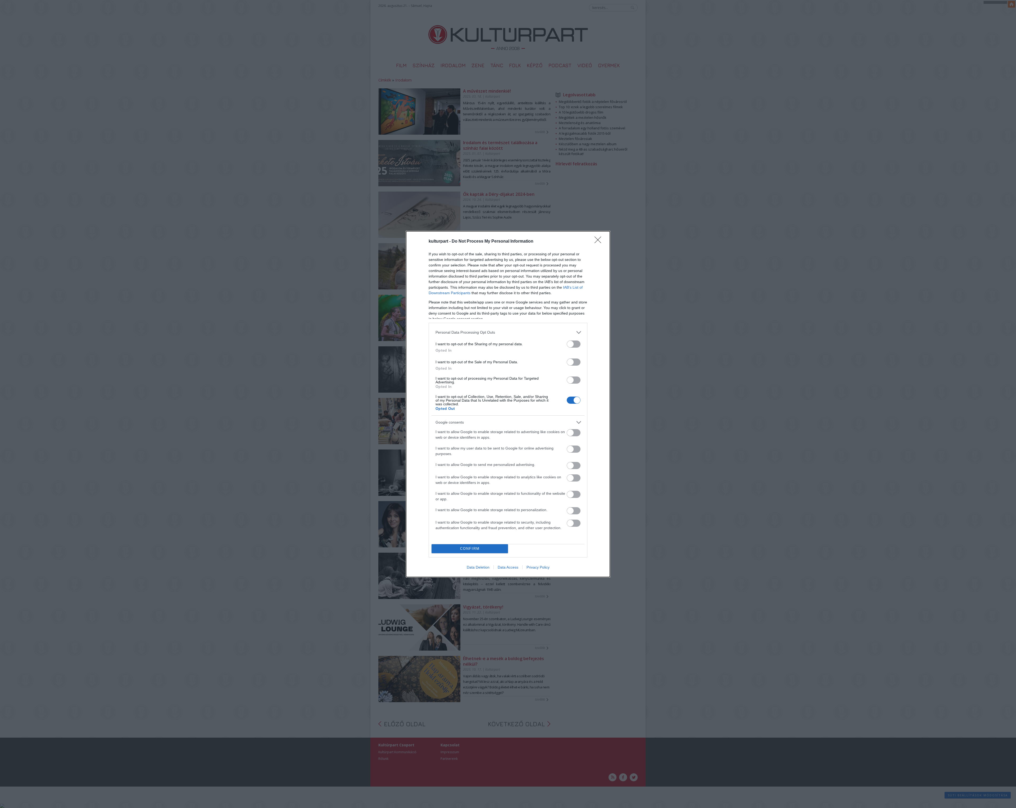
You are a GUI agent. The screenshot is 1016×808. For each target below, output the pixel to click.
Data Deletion (478, 567)
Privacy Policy (538, 567)
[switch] (573, 344)
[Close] (600, 242)
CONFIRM (470, 549)
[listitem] (508, 332)
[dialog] (508, 404)
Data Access (508, 567)
